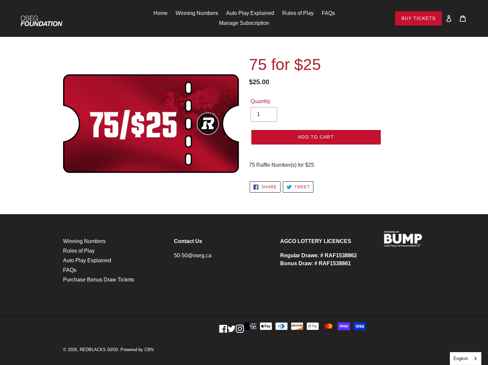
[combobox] (465, 358)
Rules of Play (79, 251)
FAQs (69, 270)
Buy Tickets (418, 18)
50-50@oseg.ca (192, 255)
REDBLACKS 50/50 (99, 349)
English (460, 358)
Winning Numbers (84, 241)
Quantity (260, 101)
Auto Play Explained (87, 260)
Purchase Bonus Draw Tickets (98, 279)
